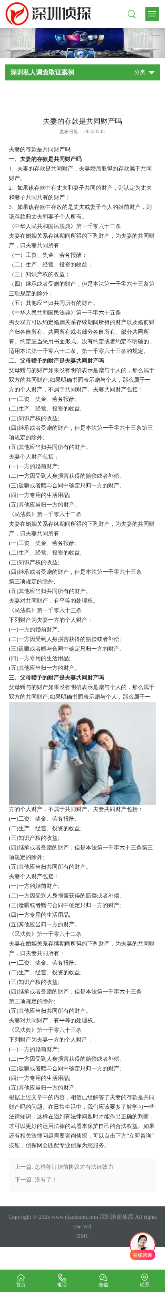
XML (82, 1236)
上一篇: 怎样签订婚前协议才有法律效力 (64, 1167)
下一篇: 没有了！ (36, 1180)
